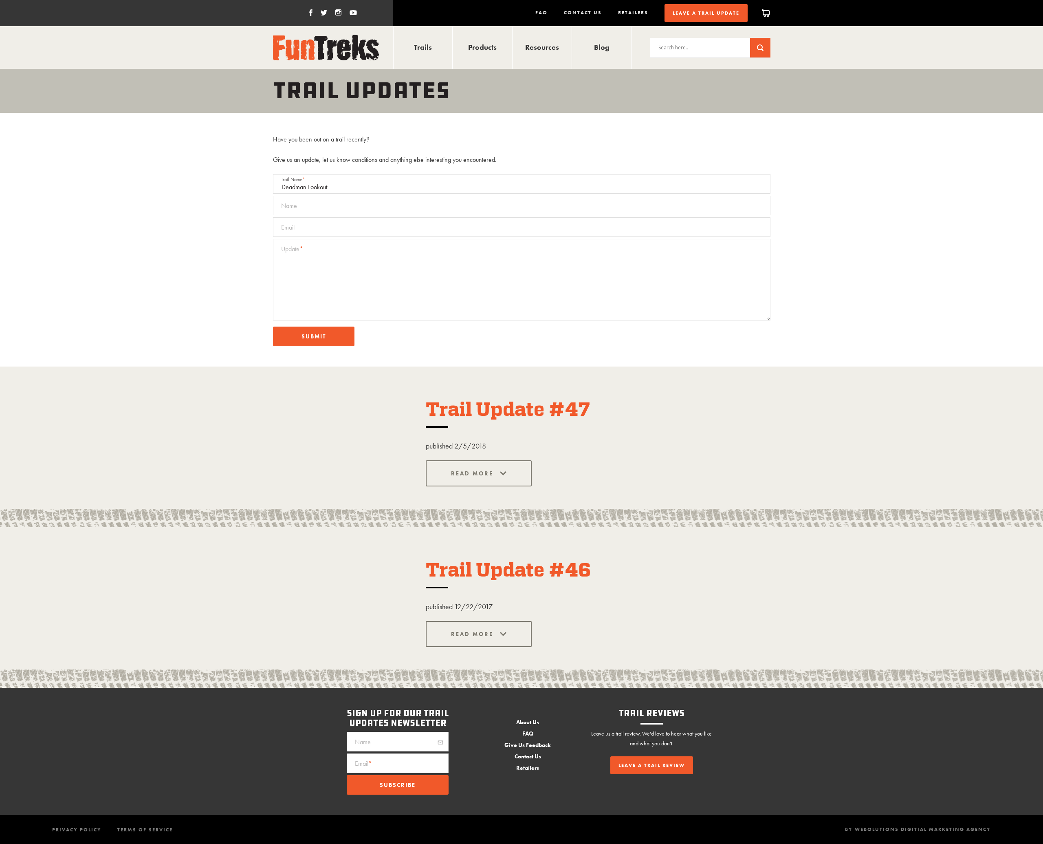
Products (482, 47)
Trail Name (293, 179)
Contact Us (583, 12)
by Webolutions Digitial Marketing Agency (918, 829)
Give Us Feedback (527, 745)
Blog (602, 47)
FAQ (541, 12)
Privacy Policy (76, 829)
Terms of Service (145, 829)
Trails (423, 47)
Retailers (633, 12)
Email (288, 227)
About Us (527, 722)
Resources (542, 47)
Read (462, 473)
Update (292, 249)
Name (289, 205)
